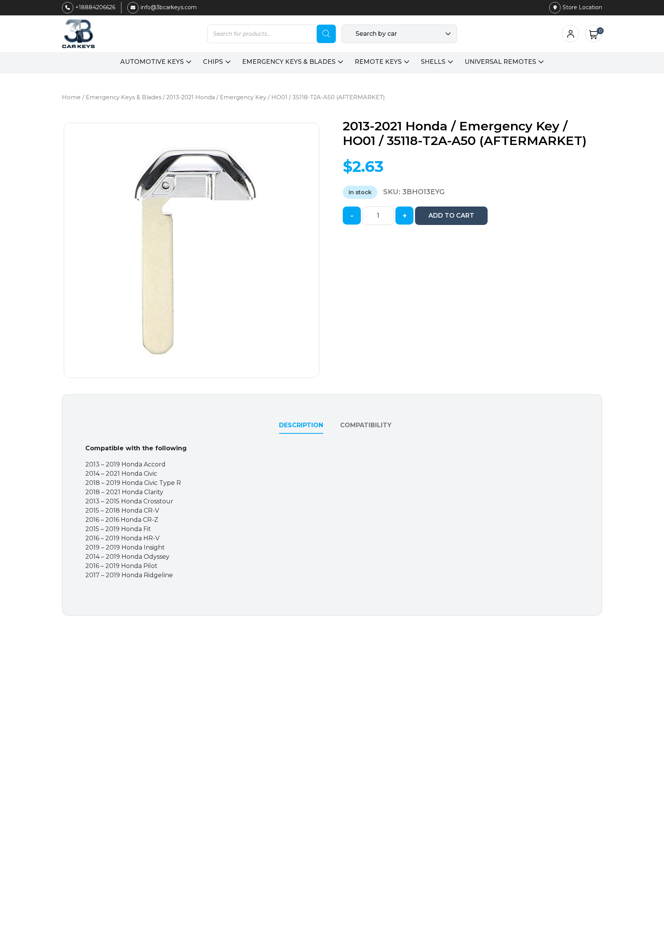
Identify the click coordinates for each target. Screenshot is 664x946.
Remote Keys (378, 61)
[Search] (326, 34)
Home (71, 97)
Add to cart (451, 215)
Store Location (582, 7)
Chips (213, 61)
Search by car (376, 33)
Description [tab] (301, 425)
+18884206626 (95, 7)
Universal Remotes (500, 61)
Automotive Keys (152, 61)
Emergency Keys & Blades (288, 61)
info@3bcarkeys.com (169, 7)
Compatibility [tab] (366, 425)
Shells (433, 61)
